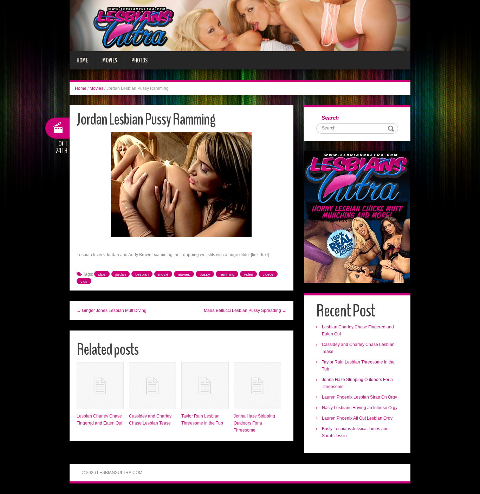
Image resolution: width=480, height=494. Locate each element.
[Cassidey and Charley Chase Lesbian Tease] (152, 385)
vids (83, 281)
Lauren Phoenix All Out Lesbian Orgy (357, 418)
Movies (109, 60)
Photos (139, 60)
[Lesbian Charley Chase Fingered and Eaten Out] (100, 385)
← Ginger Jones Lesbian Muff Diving (112, 310)
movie (163, 274)
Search (330, 118)
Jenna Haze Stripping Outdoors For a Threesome (254, 423)
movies (184, 274)
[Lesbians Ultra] (240, 25)
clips (102, 274)
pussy (205, 274)
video (248, 274)
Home (82, 60)
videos (268, 274)
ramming (227, 274)
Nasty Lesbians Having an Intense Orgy (359, 407)
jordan (120, 274)
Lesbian (142, 274)
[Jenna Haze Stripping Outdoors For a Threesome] (257, 385)
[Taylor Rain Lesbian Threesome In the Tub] (204, 385)
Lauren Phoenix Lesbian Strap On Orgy (359, 397)
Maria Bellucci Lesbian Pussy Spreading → (245, 310)
